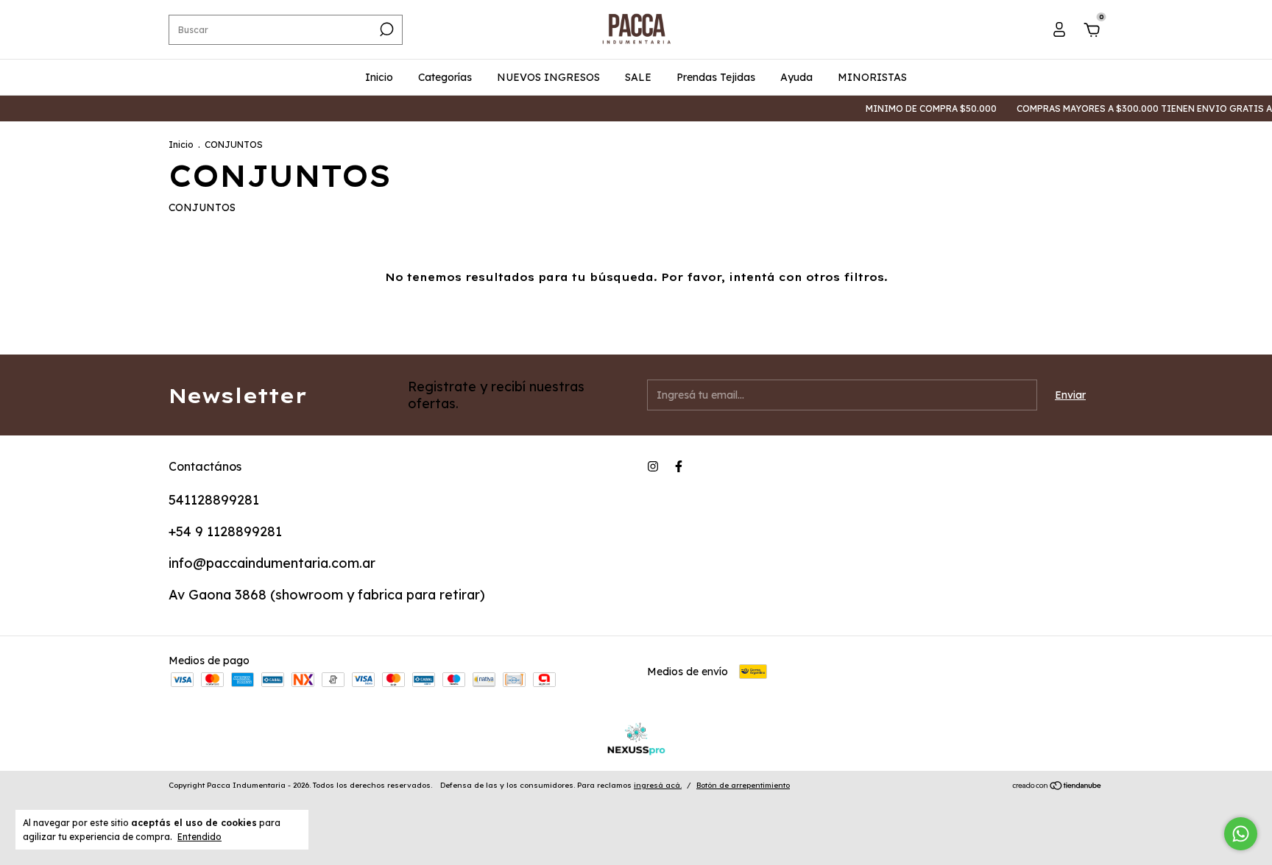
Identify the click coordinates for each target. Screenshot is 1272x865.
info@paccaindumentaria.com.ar (272, 563)
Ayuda (796, 77)
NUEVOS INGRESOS (548, 77)
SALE (638, 77)
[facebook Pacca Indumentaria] (679, 466)
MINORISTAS (872, 77)
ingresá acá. (658, 785)
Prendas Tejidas (715, 77)
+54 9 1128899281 (225, 531)
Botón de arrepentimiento (743, 785)
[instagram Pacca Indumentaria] (653, 466)
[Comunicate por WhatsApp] (1240, 833)
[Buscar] (385, 29)
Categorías (445, 77)
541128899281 (214, 499)
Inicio (379, 77)
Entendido (199, 836)
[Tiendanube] (1057, 787)
